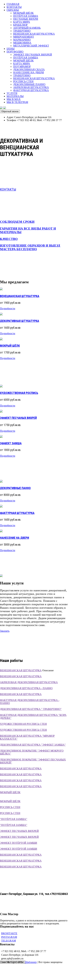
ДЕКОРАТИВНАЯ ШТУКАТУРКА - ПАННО (26, 688)
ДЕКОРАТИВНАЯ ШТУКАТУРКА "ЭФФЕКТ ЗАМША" (33, 744)
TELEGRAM (8, 940)
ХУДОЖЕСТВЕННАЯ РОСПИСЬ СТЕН (23, 724)
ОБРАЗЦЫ (13, 10)
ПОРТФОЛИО (15, 51)
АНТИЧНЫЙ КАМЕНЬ (27, 27)
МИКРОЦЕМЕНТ (23, 36)
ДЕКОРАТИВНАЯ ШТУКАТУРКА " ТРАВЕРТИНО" (31, 709)
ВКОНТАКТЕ (9, 933)
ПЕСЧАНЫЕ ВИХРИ (25, 19)
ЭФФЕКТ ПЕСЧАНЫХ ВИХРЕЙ (32, 54)
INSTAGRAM (9, 937)
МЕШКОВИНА (22, 42)
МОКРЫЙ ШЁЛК (23, 13)
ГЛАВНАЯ (13, 4)
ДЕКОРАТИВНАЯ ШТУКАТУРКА (19, 321)
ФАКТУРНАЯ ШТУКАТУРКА (31, 90)
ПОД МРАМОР (22, 66)
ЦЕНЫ (11, 48)
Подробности (7, 308)
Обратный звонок (9, 111)
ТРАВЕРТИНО (22, 30)
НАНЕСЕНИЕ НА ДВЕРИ (28, 72)
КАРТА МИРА (21, 21)
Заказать (4, 631)
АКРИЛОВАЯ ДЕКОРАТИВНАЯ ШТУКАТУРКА (29, 682)
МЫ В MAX (14, 99)
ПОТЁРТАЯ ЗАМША (25, 16)
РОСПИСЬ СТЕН (23, 81)
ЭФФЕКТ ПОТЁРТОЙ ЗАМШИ (18, 842)
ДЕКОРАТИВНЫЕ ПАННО (29, 84)
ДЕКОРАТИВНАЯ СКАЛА (29, 69)
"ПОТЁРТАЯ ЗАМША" (13, 819)
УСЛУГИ (12, 93)
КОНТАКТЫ (14, 7)
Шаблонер (31, 962)
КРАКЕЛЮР (20, 24)
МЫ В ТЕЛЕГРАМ (17, 102)
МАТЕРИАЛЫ (15, 96)
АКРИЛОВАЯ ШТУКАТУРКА (31, 87)
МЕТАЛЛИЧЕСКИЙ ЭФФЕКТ (31, 45)
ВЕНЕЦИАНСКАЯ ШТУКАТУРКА (34, 33)
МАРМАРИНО (22, 39)
